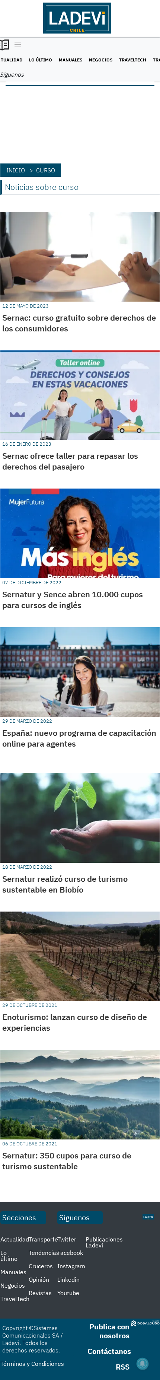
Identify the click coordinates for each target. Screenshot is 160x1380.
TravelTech (132, 60)
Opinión (39, 1279)
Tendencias (44, 1252)
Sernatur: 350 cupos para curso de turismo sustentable (66, 1160)
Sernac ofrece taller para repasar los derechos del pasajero (70, 461)
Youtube (68, 1293)
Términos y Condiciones (32, 1363)
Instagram (71, 1266)
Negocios (100, 60)
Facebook (70, 1252)
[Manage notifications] (142, 1364)
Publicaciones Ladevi (104, 1242)
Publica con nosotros (109, 1331)
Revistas (40, 1293)
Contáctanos (109, 1351)
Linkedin (68, 1279)
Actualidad (14, 1239)
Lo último (40, 60)
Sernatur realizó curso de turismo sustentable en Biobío (65, 884)
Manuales (70, 60)
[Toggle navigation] (15, 45)
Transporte (43, 1239)
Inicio (15, 170)
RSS (122, 1367)
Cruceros (41, 1266)
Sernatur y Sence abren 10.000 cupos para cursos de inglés (72, 599)
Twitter (66, 1239)
